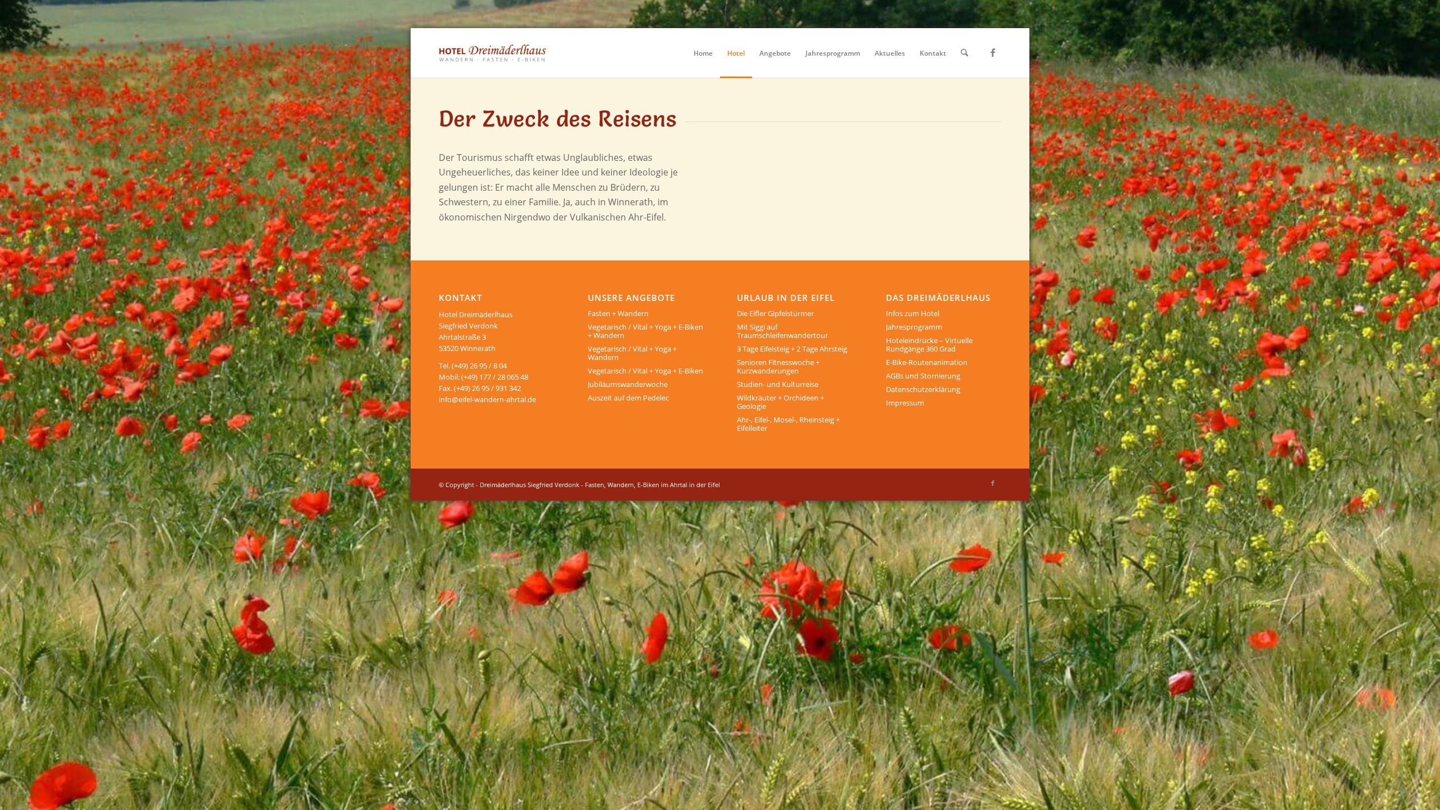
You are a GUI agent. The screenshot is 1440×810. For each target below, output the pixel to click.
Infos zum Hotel (912, 313)
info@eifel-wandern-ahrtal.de (487, 399)
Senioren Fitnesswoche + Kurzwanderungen (778, 366)
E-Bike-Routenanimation (927, 362)
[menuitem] (703, 53)
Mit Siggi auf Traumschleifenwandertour (782, 331)
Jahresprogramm (914, 327)
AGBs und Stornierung (923, 376)
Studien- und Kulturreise (777, 384)
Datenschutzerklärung (923, 389)
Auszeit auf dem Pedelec (628, 398)
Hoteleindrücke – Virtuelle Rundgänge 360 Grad (929, 344)
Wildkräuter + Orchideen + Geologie (780, 402)
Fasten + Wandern (618, 313)
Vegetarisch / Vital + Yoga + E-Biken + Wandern (645, 331)
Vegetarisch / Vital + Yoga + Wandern (632, 353)
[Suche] (964, 53)
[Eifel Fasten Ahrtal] (492, 53)
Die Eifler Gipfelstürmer (775, 313)
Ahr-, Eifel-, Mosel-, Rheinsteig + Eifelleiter (788, 424)
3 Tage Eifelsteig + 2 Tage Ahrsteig (792, 349)
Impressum (905, 403)
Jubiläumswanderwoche (628, 384)
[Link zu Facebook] (992, 52)
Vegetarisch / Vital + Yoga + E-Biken (645, 371)
